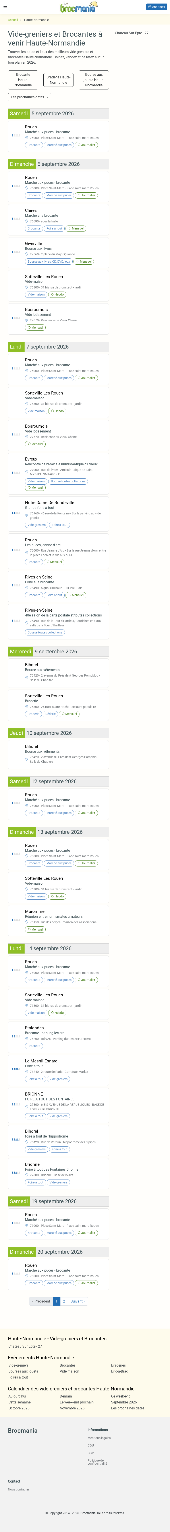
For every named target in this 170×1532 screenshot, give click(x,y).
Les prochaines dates (27, 97)
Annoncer (158, 7)
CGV (91, 1452)
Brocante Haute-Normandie (23, 79)
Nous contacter (18, 1489)
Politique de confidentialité (97, 1462)
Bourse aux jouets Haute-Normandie (94, 79)
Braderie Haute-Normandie (58, 80)
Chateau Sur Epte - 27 (132, 33)
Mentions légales (99, 1437)
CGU (91, 1445)
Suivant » (78, 1301)
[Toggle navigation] (5, 6)
